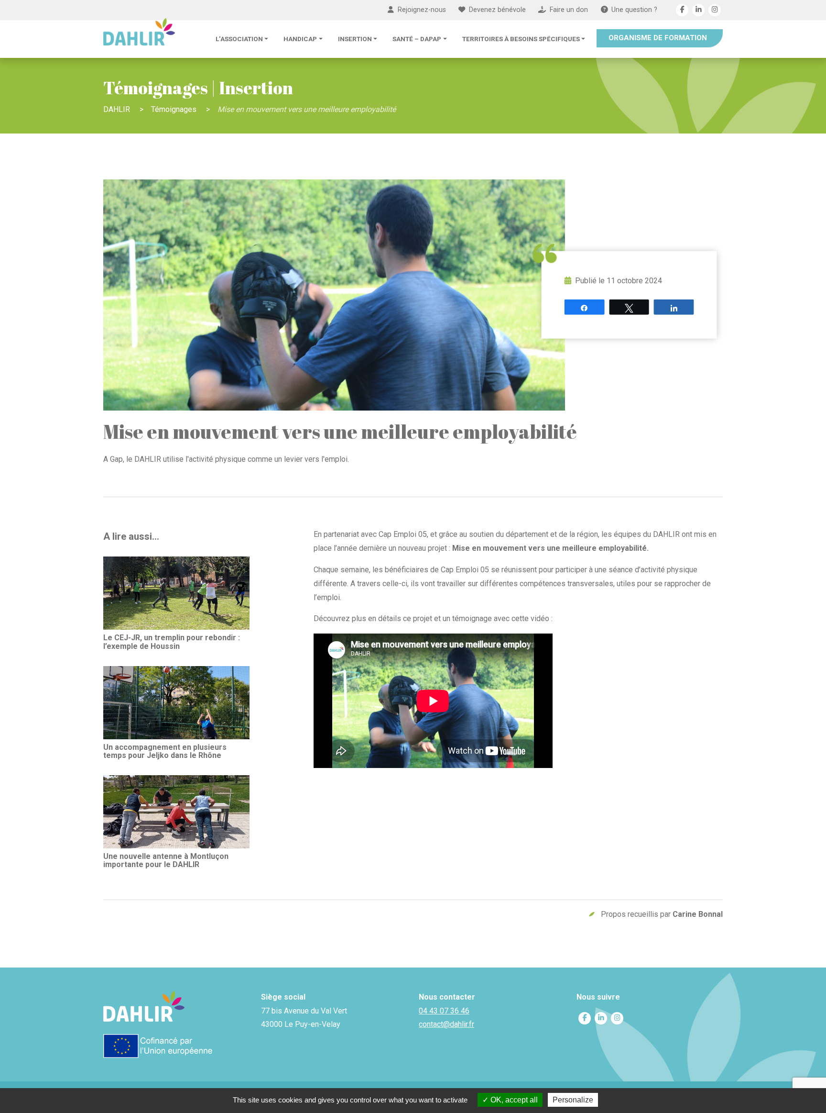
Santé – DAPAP (416, 39)
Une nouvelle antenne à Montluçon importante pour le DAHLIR (165, 860)
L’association (239, 39)
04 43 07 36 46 (444, 1010)
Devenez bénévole (497, 10)
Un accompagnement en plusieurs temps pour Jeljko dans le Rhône (165, 751)
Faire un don (569, 10)
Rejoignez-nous (422, 10)
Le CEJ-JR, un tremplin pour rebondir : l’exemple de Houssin (171, 641)
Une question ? (634, 10)
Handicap (300, 39)
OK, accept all (513, 1100)
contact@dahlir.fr (446, 1024)
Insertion (355, 39)
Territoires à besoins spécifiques (521, 39)
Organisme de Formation (658, 37)
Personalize (573, 1100)
